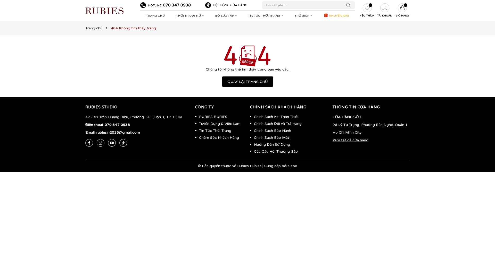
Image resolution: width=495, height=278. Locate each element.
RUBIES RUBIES (213, 117)
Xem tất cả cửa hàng (350, 140)
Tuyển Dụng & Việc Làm (220, 123)
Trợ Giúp (302, 16)
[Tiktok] (123, 143)
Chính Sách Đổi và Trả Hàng (278, 123)
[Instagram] (100, 143)
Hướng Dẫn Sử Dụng (272, 144)
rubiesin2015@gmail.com (118, 132)
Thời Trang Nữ (189, 16)
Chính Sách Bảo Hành (272, 130)
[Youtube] (112, 143)
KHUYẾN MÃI (338, 16)
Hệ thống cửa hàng (230, 5)
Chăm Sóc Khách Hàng (219, 137)
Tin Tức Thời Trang (264, 16)
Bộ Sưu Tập (225, 16)
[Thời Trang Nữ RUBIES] (110, 11)
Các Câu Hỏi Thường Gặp (276, 151)
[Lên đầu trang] (483, 250)
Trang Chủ (155, 16)
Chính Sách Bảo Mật (271, 137)
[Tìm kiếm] (349, 5)
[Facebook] (89, 143)
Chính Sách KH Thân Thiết (276, 117)
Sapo (292, 166)
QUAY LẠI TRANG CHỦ (247, 82)
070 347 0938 (177, 5)
